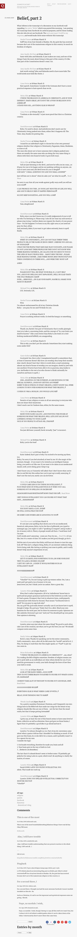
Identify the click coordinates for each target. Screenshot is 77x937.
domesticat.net (23, 4)
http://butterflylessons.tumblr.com (28, 858)
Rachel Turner (25, 39)
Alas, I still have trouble (29, 836)
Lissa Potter (24, 83)
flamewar (20, 803)
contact (49, 5)
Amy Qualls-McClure (28, 54)
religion (20, 795)
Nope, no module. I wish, (31, 903)
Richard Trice (25, 288)
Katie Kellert (25, 356)
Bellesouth (20, 831)
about (49, 4)
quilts (69, 4)
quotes (19, 798)
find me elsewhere (61, 4)
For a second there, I (27, 881)
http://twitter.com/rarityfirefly (52, 858)
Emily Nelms (25, 636)
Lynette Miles (25, 591)
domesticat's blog (24, 805)
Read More (66, 493)
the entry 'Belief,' (31, 28)
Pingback (21, 863)
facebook (20, 800)
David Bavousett (26, 127)
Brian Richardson (26, 653)
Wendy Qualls (25, 702)
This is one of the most (28, 817)
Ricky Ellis (24, 96)
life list (54, 4)
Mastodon (50, 924)
